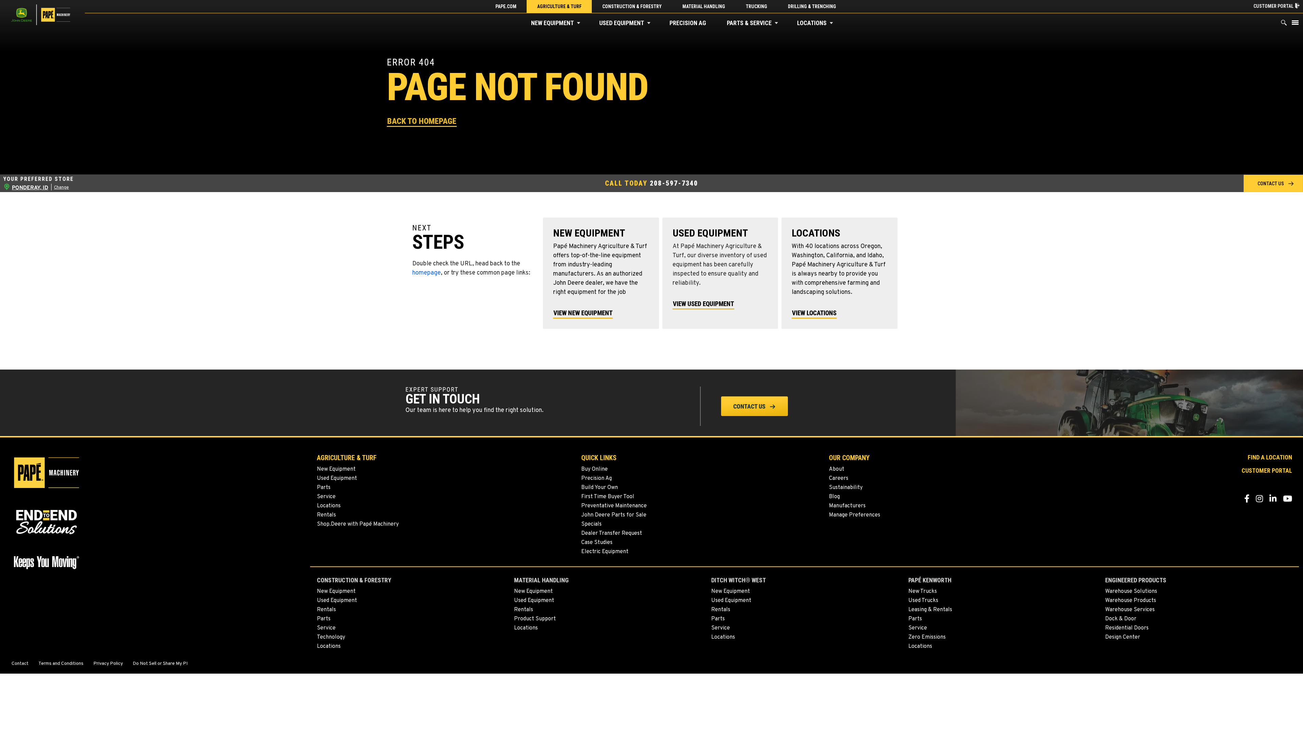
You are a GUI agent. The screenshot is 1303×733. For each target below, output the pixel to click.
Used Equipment (621, 22)
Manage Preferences (854, 515)
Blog (834, 496)
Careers (838, 478)
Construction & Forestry (632, 6)
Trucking (756, 6)
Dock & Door (1120, 619)
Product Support (535, 619)
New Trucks (922, 591)
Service (326, 496)
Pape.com (505, 6)
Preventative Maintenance (614, 506)
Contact (20, 663)
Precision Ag (687, 22)
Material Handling (703, 6)
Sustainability (846, 487)
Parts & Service (749, 22)
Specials (591, 524)
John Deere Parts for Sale (613, 515)
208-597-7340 (674, 183)
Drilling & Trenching (812, 6)
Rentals (326, 515)
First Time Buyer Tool (607, 496)
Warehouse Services (1130, 609)
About (836, 469)
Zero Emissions (927, 637)
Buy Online (594, 469)
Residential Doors (1127, 628)
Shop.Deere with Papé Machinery (358, 524)
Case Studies (596, 542)
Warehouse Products (1130, 600)
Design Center (1122, 637)
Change (61, 187)
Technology (331, 637)
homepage (426, 273)
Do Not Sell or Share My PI (160, 663)
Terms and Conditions (60, 663)
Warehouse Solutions (1131, 591)
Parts (324, 487)
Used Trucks (923, 600)
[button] (578, 23)
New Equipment (552, 22)
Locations (812, 22)
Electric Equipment (604, 551)
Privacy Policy (108, 663)
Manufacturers (847, 506)
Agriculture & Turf (559, 6)
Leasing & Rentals (930, 609)
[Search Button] (1284, 24)
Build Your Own (599, 487)
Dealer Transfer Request (611, 533)
